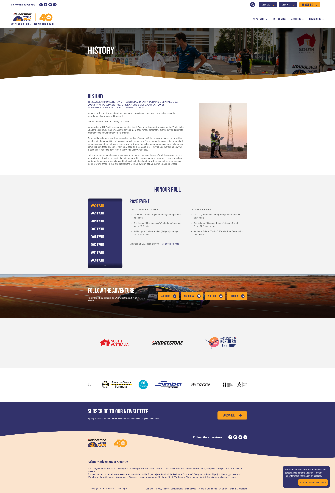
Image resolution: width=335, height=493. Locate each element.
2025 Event (97, 205)
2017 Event (97, 229)
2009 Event (97, 260)
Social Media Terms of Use (183, 489)
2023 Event (97, 213)
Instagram (188, 296)
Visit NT (286, 4)
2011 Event (97, 252)
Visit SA (266, 4)
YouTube (212, 296)
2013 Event (97, 245)
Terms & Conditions (207, 489)
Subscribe (307, 4)
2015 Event (97, 237)
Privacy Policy (162, 489)
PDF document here (169, 244)
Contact (149, 489)
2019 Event (97, 221)
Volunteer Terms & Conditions (233, 489)
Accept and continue (313, 482)
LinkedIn (234, 296)
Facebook (165, 296)
